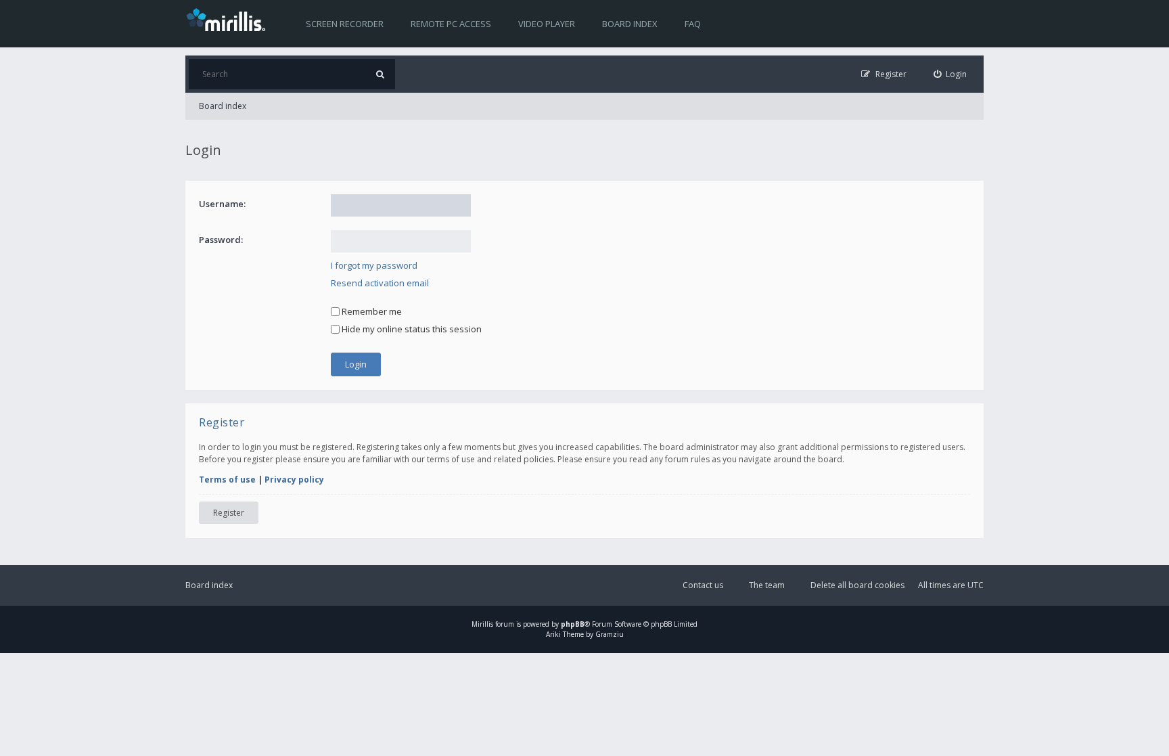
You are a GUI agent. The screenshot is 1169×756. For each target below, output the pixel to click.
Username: (222, 204)
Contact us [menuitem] (703, 585)
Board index (630, 24)
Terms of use (227, 479)
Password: (221, 240)
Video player (546, 24)
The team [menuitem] (767, 585)
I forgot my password (374, 265)
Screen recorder (345, 24)
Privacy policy (294, 479)
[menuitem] (950, 74)
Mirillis (482, 624)
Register (228, 512)
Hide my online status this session (411, 329)
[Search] (380, 74)
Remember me (371, 311)
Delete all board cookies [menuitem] (857, 585)
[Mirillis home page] (228, 19)
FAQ (693, 24)
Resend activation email (380, 283)
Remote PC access (451, 24)
